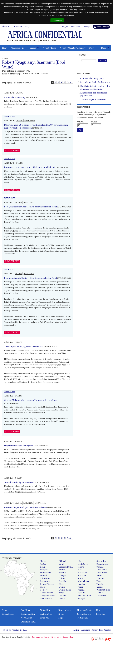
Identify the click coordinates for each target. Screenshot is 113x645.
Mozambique (83, 581)
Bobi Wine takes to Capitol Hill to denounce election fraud (30, 206)
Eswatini (62, 572)
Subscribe (75, 26)
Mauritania (82, 572)
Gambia (62, 581)
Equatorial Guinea (66, 567)
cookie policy (82, 12)
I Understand (57, 20)
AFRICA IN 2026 (40, 503)
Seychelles (101, 561)
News (5, 48)
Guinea (62, 587)
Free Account (102, 26)
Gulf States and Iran (29, 622)
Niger (80, 587)
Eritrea (62, 569)
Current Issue (17, 48)
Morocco (82, 578)
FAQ (27, 26)
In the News (101, 614)
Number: (94, 122)
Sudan (99, 575)
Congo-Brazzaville (48, 592)
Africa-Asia (44, 618)
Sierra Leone (102, 564)
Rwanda (81, 592)
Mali (80, 569)
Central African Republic (48, 584)
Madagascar (83, 564)
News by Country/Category (72, 48)
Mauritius (82, 575)
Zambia (100, 592)
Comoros (44, 590)
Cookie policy (68, 637)
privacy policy (67, 12)
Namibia (81, 584)
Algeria (43, 561)
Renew (86, 26)
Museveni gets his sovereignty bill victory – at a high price (30, 167)
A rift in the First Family (14, 97)
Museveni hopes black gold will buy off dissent (25, 507)
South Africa (102, 569)
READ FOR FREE (12, 150)
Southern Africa (28, 614)
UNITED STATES (29, 120)
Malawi (81, 567)
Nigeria (81, 590)
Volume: (80, 122)
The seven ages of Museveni (93, 99)
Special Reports (84, 614)
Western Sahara (103, 590)
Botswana (44, 569)
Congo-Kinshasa (47, 595)
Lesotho (62, 595)
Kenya (61, 592)
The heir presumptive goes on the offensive (24, 346)
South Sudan (102, 572)
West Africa (45, 610)
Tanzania (100, 578)
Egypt (61, 564)
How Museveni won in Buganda (18, 445)
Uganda (100, 587)
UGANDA (19, 93)
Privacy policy (56, 637)
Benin (42, 567)
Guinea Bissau (65, 590)
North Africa (26, 618)
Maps (60, 618)
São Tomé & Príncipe (86, 595)
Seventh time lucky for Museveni (19, 482)
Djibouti (62, 561)
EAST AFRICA (28, 503)
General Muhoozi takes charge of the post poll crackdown (30, 400)
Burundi (43, 575)
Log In (65, 26)
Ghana (61, 584)
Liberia (62, 598)
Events (61, 614)
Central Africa (46, 614)
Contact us (17, 26)
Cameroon (45, 581)
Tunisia (100, 584)
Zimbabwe (101, 595)
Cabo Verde (45, 578)
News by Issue (49, 48)
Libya (80, 561)
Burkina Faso (45, 572)
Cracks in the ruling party (92, 78)
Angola (43, 564)
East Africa (25, 610)
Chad (42, 587)
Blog (91, 48)
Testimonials (82, 618)
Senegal (81, 598)
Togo (99, 581)
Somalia (100, 567)
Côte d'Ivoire (46, 598)
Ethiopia (62, 575)
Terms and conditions (40, 637)
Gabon (62, 578)
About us (6, 26)
